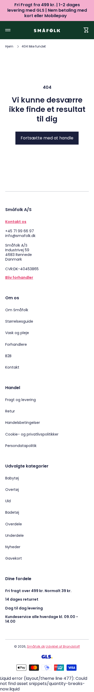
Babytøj (12, 478)
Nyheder (12, 546)
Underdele (14, 535)
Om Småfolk (16, 310)
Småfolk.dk (36, 646)
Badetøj (12, 512)
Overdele (13, 524)
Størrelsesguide (19, 321)
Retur (10, 411)
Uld (8, 501)
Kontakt (12, 367)
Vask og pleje (17, 332)
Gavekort (13, 558)
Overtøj (12, 489)
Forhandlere (16, 344)
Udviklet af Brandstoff (63, 646)
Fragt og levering (20, 399)
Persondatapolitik (21, 445)
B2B (8, 355)
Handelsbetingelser (22, 422)
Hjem (9, 46)
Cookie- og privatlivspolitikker (31, 434)
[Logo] (47, 30)
